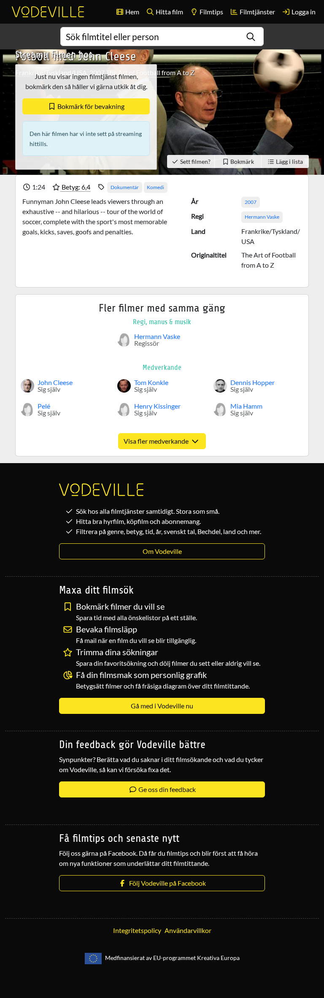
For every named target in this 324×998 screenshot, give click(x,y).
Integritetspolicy (137, 930)
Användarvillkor (188, 930)
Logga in (303, 12)
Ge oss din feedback (166, 789)
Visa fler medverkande (157, 441)
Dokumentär (125, 187)
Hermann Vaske (262, 217)
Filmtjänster (256, 12)
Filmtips (210, 12)
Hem (131, 12)
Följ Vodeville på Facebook (166, 883)
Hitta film (168, 12)
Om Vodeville (162, 551)
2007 (250, 202)
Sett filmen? (195, 161)
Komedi (155, 187)
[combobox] (162, 36)
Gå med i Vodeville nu (162, 706)
